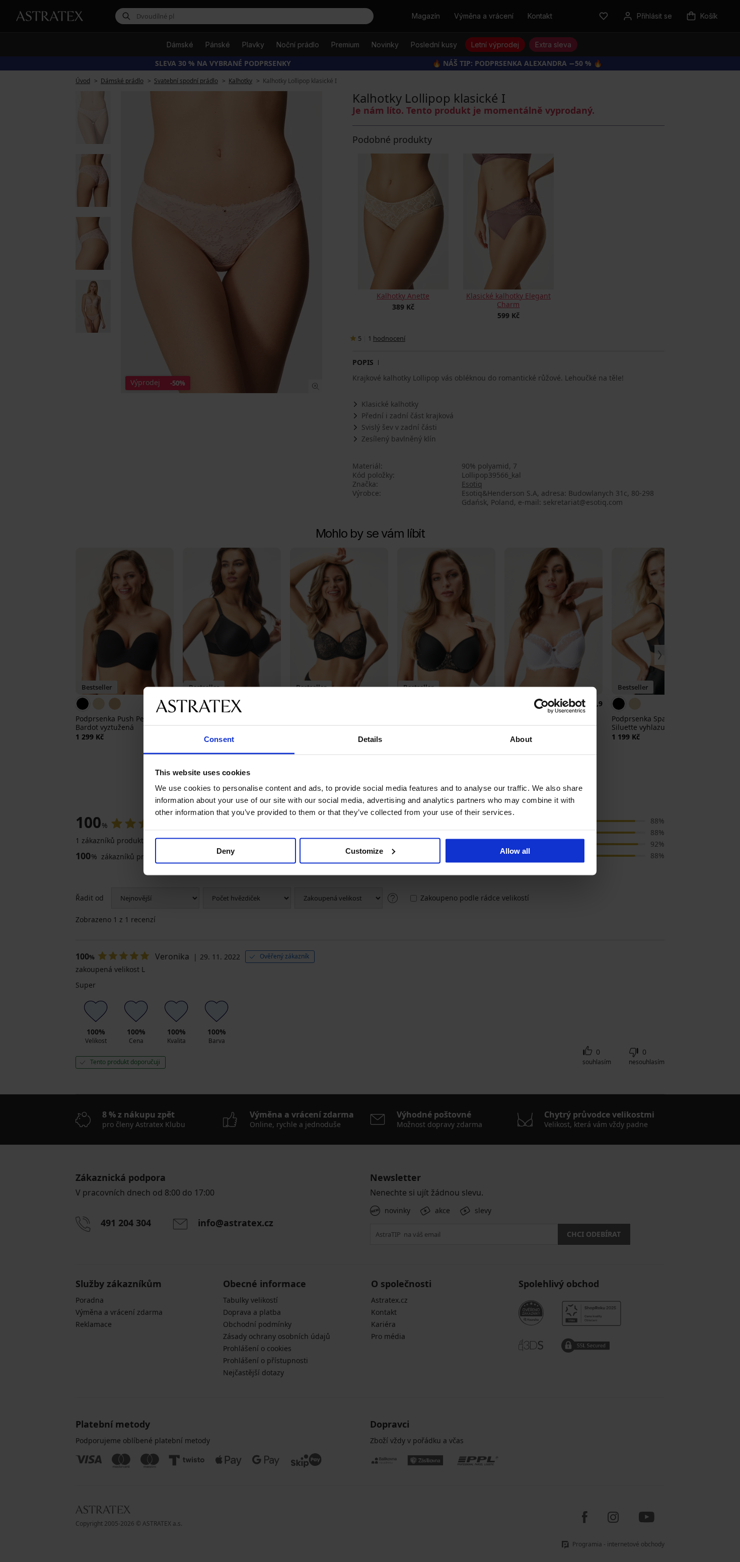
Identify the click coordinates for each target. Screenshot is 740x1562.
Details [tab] (370, 739)
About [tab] (521, 739)
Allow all (515, 850)
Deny (225, 850)
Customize (364, 850)
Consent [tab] (219, 739)
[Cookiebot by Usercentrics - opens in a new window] (541, 705)
